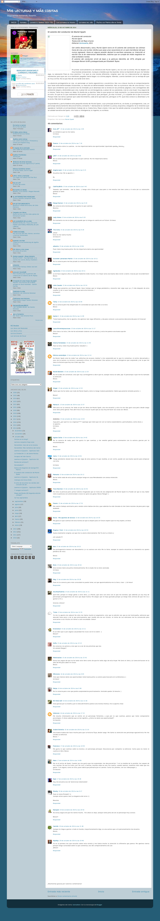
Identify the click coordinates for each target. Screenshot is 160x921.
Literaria (16, 265)
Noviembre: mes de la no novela (26, 445)
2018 (15, 416)
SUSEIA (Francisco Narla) (21, 134)
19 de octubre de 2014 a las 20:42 (72, 810)
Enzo (54, 565)
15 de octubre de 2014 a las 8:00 (69, 156)
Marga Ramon (58, 203)
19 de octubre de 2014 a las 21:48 (71, 826)
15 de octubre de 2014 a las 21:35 (70, 612)
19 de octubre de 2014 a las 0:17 (70, 791)
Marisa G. (56, 405)
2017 (15, 419)
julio (17, 507)
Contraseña (83, 43)
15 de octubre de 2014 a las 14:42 (75, 437)
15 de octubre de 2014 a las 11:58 (78, 343)
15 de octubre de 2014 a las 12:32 (70, 388)
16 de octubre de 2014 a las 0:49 (69, 688)
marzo (17, 519)
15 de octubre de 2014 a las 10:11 (85, 259)
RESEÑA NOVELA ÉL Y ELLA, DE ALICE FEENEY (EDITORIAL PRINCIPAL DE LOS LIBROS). (26, 224)
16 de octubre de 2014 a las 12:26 (75, 701)
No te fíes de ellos (19, 127)
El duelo (19, 75)
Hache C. (56, 316)
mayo (17, 513)
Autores (23, 22)
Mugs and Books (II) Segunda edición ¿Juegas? (27, 494)
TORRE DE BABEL (19, 232)
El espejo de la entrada (21, 148)
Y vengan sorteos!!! (21, 490)
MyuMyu (56, 841)
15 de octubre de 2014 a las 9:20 (75, 203)
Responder (57, 137)
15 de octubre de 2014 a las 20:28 (69, 579)
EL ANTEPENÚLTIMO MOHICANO (24, 197)
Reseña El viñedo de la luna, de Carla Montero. (25, 206)
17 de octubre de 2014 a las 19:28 (69, 779)
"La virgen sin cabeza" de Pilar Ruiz (25, 177)
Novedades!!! (19, 465)
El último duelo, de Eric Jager (23, 170)
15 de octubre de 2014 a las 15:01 (69, 456)
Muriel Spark (69, 119)
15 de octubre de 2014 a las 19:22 (68, 546)
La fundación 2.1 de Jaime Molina (26, 453)
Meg (54, 579)
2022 (15, 404)
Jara (54, 546)
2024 (15, 398)
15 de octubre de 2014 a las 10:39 (70, 302)
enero (17, 525)
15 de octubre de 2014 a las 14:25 (72, 419)
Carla (55, 456)
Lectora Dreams (16, 333)
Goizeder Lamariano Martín (63, 259)
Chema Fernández (59, 343)
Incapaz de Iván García (22, 456)
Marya (55, 688)
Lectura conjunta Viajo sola (24, 442)
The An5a (56, 230)
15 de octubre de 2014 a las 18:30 (88, 518)
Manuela (56, 474)
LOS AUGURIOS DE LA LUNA (22, 221)
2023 (15, 401)
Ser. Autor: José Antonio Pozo (23, 316)
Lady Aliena (57, 217)
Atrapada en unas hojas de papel (25, 281)
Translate (27, 549)
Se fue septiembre (21, 498)
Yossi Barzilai (58, 489)
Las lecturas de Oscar (18, 336)
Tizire (55, 612)
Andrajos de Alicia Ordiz (23, 480)
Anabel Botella (58, 730)
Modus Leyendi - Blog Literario (24, 256)
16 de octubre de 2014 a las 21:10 (77, 730)
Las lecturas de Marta (65, 22)
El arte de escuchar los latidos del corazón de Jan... (26, 484)
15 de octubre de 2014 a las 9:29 (72, 230)
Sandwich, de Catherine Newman (24, 293)
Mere (54, 760)
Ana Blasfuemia (58, 592)
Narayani (56, 810)
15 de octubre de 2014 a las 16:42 (75, 489)
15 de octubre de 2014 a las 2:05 (72, 129)
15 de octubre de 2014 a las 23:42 (74, 658)
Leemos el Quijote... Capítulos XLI (26, 459)
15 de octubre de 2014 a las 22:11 (73, 629)
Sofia (55, 643)
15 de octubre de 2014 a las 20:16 (69, 565)
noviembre (19, 434)
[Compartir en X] (79, 116)
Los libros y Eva (16, 331)
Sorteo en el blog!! (21, 439)
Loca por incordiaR (19, 272)
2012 (15, 532)
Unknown (56, 713)
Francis (55, 143)
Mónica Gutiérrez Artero (21, 169)
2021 (15, 407)
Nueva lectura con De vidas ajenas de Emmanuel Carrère (26, 215)
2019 (15, 413)
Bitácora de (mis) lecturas (22, 162)
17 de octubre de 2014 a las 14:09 (69, 760)
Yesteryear (16, 156)
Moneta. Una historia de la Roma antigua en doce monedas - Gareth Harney (25, 284)
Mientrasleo (57, 658)
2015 (15, 425)
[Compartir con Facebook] (81, 116)
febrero (18, 522)
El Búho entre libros (20, 132)
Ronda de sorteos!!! (21, 462)
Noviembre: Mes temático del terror (27, 448)
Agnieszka (56, 271)
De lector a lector (19, 125)
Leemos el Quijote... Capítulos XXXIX (27, 487)
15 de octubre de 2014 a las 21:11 (77, 592)
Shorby (55, 791)
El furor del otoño (19, 184)
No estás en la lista (19, 251)
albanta (56, 246)
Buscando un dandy (20, 190)
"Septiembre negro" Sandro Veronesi (25, 300)
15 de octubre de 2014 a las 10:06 (71, 246)
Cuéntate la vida (19, 291)
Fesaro (55, 503)
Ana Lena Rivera (22, 85)
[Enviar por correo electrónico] (75, 116)
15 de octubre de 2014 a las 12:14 (79, 355)
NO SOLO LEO (57, 701)
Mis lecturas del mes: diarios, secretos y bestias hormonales (26, 234)
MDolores (56, 674)
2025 (15, 395)
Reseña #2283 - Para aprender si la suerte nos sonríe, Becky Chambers (25, 259)
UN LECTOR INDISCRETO (21, 204)
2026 (15, 392)
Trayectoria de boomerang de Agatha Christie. (26, 243)
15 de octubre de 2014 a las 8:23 (74, 170)
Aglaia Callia (57, 437)
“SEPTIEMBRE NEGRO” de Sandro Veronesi (24, 308)
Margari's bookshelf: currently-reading (28, 72)
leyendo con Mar (19, 241)
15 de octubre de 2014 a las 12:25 (76, 372)
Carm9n (55, 826)
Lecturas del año (86, 22)
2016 (15, 422)
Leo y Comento (18, 314)
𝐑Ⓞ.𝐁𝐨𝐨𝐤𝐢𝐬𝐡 (15, 326)
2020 (15, 410)
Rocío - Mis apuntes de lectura (64, 518)
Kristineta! (57, 629)
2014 (15, 428)
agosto (17, 504)
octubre (18, 437)
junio (17, 510)
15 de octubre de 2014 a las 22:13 (69, 643)
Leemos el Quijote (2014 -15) (41, 22)
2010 (15, 538)
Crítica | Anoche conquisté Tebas (24, 198)
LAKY (55, 156)
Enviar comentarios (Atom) (67, 896)
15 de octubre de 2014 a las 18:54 (76, 530)
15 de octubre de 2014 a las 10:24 (75, 285)
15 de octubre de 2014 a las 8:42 (75, 186)
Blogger (99, 905)
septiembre (19, 501)
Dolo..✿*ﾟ (56, 129)
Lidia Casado (57, 285)
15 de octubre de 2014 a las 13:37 (72, 405)
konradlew (76, 905)
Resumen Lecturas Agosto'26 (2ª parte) (26, 163)
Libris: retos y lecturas (21, 176)
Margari (25, 56)
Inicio (101, 891)
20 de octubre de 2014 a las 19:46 (71, 841)
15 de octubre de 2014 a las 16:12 (72, 474)
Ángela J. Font (58, 530)
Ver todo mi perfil (26, 59)
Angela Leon (57, 170)
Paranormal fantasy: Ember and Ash (25, 267)
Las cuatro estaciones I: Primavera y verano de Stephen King (25, 142)
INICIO (13, 22)
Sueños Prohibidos (19, 155)
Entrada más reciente (59, 891)
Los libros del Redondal (19, 328)
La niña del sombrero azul (25, 83)
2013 (15, 529)
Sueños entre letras (20, 139)
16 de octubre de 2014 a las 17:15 (72, 713)
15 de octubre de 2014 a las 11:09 (72, 316)
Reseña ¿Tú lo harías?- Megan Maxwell (26, 191)
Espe (54, 779)
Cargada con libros (19, 212)
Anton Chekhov (22, 77)
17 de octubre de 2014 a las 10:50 (72, 746)
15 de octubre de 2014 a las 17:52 (70, 503)
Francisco (56, 746)
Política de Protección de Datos (109, 22)
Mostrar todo (39, 320)
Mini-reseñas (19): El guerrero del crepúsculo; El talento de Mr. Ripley (25, 274)
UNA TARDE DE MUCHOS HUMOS (24, 149)
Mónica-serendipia (59, 355)
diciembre (18, 431)
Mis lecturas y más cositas (32, 10)
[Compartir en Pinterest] (83, 116)
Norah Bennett (58, 372)
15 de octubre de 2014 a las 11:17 (83, 328)
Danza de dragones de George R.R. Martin (26, 469)
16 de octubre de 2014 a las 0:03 (72, 674)
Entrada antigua (140, 891)
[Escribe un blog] (77, 116)
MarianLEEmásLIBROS (20, 305)
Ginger (55, 388)
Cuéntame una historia (21, 298)
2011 (15, 535)
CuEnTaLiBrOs (57, 186)
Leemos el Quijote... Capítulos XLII (26, 451)
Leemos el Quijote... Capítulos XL (26, 477)
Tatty (55, 302)
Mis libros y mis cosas (21, 249)
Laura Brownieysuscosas (61, 328)
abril (17, 516)
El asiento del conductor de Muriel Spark (26, 473)
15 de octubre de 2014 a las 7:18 (70, 143)
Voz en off (17, 183)
